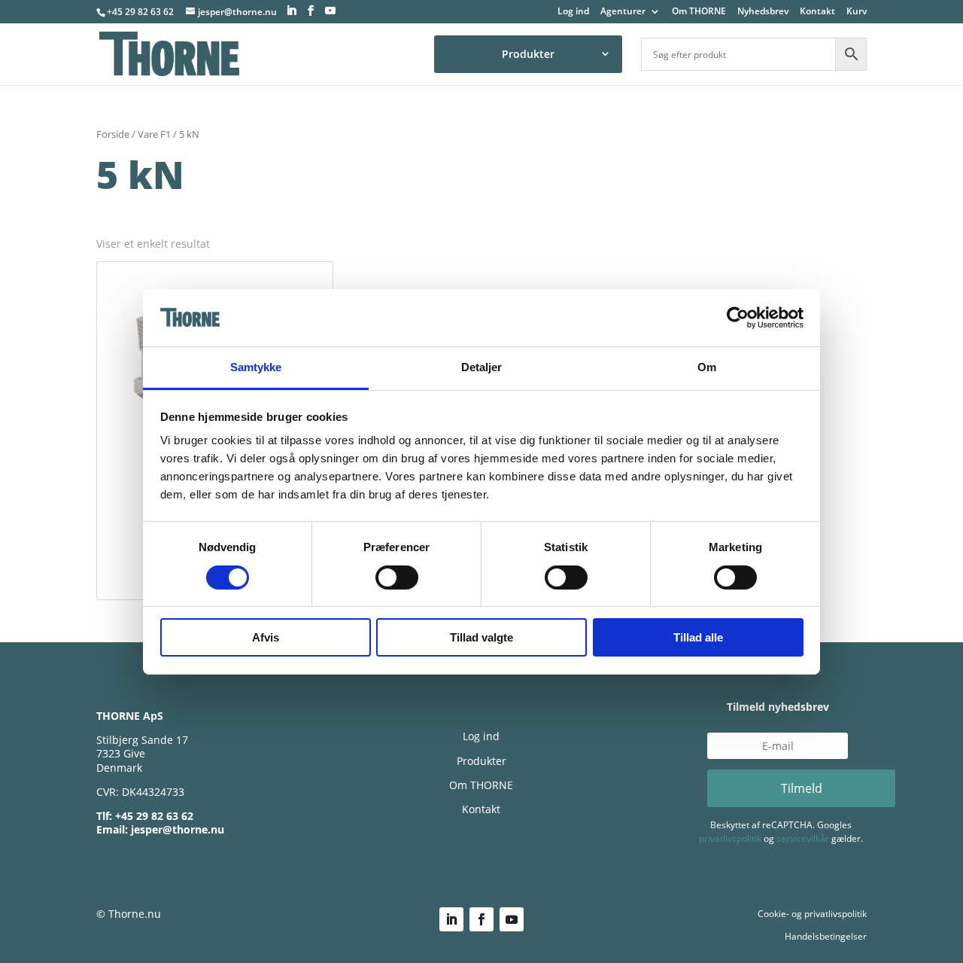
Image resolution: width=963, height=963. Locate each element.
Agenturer (623, 12)
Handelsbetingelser (826, 936)
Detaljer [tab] (482, 367)
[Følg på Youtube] (512, 919)
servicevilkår (802, 838)
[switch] (396, 577)
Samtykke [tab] (256, 367)
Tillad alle (698, 637)
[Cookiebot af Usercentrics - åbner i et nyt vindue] (738, 317)
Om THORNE (699, 12)
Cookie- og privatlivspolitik (812, 913)
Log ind (573, 12)
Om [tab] (706, 367)
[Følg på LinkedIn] (451, 919)
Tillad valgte (481, 637)
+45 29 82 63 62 (140, 11)
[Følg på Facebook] (481, 919)
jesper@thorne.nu (177, 829)
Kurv (856, 12)
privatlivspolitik (730, 838)
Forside (112, 134)
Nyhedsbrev (762, 12)
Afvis (265, 637)
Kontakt (817, 12)
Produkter (528, 54)
